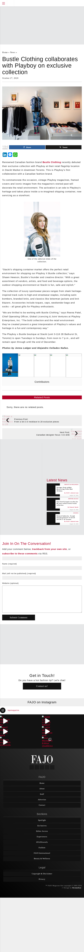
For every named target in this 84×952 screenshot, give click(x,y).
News (12, 52)
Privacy (42, 879)
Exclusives (42, 826)
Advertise (42, 800)
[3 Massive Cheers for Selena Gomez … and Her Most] (5, 721)
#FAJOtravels (42, 842)
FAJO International (42, 853)
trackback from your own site (49, 549)
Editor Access (42, 831)
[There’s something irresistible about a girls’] (5, 742)
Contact (42, 805)
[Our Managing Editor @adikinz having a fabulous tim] (47, 742)
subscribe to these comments (20, 553)
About (42, 789)
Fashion (42, 848)
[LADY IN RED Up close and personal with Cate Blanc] (47, 731)
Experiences (42, 837)
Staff (42, 794)
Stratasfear (76, 888)
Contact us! (42, 686)
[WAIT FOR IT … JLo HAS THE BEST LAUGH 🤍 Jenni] (5, 731)
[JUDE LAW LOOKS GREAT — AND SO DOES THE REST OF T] (47, 721)
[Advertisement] (43, 24)
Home (5, 52)
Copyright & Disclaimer (42, 874)
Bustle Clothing (52, 162)
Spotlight (42, 820)
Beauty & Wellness (42, 859)
